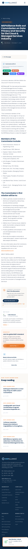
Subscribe (14, 365)
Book (3, 519)
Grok (6, 73)
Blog (3, 516)
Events (3, 534)
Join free (19, 303)
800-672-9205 (8, 475)
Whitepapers (5, 532)
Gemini (13, 73)
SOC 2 (16, 497)
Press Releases (5, 529)
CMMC (16, 505)
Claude (16, 70)
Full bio (5, 325)
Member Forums (5, 503)
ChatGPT (7, 70)
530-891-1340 (8, 473)
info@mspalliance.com (9, 471)
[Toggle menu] (24, 2)
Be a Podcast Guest (6, 524)
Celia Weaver (7, 43)
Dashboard (17, 516)
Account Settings (19, 521)
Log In (16, 524)
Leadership (4, 497)
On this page (7, 57)
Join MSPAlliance (5, 489)
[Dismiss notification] (26, 539)
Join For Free (13, 346)
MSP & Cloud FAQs (6, 527)
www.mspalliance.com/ (7, 250)
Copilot (21, 73)
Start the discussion (9, 300)
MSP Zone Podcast (6, 521)
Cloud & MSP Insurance (7, 495)
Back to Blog (6, 18)
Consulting (4, 500)
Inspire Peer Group (6, 492)
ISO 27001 (17, 502)
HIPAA (16, 499)
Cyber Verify (18, 489)
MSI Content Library (19, 519)
